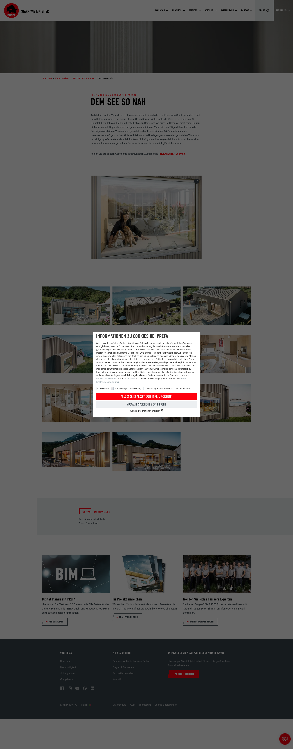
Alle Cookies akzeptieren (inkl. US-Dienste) (146, 396)
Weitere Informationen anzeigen (145, 411)
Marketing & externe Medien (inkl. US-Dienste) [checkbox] (168, 388)
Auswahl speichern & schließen (146, 404)
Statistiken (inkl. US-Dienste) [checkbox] (128, 388)
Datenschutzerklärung (106, 378)
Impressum (130, 378)
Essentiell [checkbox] (104, 388)
